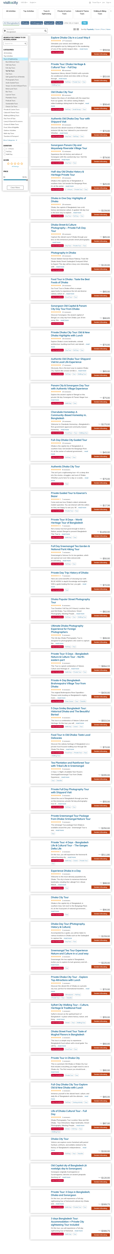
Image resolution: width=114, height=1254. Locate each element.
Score (97, 29)
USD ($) (23, 2)
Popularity (90, 29)
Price (103, 29)
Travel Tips (96, 2)
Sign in (108, 2)
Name (108, 29)
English (32, 2)
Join (103, 2)
